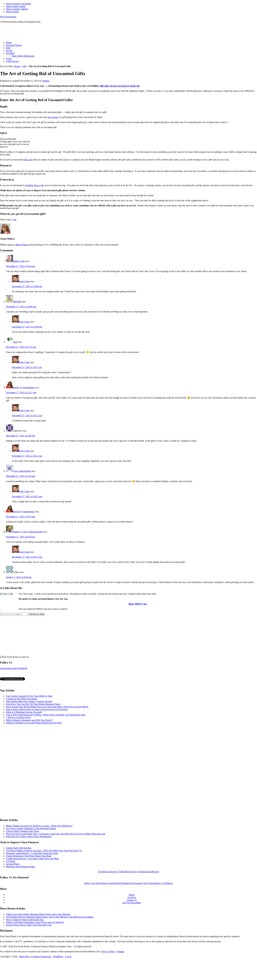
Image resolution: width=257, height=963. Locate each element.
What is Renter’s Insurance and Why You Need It (29, 720)
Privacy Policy (108, 951)
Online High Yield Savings (18, 848)
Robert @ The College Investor (28, 531)
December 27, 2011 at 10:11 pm (27, 367)
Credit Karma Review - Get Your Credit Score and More (32, 858)
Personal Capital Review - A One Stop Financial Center (32, 853)
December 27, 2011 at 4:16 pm (20, 476)
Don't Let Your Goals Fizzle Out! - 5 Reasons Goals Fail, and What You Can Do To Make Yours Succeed (55, 834)
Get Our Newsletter (131, 902)
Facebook (4, 668)
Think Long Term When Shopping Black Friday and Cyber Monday (38, 914)
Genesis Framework (41, 956)
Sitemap (120, 951)
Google (12, 668)
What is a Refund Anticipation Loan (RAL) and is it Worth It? (35, 922)
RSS (25, 668)
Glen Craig (24, 281)
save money (53, 117)
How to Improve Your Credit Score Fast (24, 919)
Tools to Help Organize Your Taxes (22, 831)
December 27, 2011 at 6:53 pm (20, 516)
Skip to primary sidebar (17, 9)
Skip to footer (12, 11)
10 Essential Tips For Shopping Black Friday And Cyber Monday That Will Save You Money (50, 917)
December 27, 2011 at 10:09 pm (27, 327)
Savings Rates (12, 864)
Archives (131, 897)
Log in (68, 956)
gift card (28, 159)
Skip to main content (15, 6)
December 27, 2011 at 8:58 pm (20, 537)
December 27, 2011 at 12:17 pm (21, 392)
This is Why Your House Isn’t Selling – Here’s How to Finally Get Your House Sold (45, 714)
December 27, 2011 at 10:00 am (21, 306)
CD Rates (10, 861)
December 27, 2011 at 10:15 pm (27, 496)
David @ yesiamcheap (23, 511)
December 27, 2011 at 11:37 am (21, 347)
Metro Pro (24, 956)
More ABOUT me (137, 604)
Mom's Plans (22, 244)
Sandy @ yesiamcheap (24, 387)
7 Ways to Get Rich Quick (18, 717)
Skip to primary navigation (18, 3)
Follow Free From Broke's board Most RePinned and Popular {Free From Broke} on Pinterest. (128, 883)
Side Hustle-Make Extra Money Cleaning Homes (29, 701)
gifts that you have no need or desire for (120, 86)
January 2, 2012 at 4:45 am (18, 577)
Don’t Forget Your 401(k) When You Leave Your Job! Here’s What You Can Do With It (47, 706)
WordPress (58, 956)
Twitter (19, 668)
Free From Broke (8, 16)
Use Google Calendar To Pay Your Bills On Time (29, 696)
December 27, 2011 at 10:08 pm (27, 286)
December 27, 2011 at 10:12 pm (27, 415)
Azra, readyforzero (22, 471)
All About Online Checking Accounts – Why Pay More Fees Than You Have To (44, 850)
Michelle (17, 301)
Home (17, 66)
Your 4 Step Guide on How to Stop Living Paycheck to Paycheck (37, 709)
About (131, 894)
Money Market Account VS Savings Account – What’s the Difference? (39, 826)
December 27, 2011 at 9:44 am (20, 266)
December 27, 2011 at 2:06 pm (20, 435)
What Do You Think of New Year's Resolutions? (29, 836)
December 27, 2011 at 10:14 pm (27, 456)
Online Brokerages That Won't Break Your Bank (29, 856)
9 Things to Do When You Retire (21, 698)
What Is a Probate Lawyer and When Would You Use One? (34, 723)
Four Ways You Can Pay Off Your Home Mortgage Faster (33, 704)
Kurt (15, 342)
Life (24, 66)
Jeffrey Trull (19, 261)
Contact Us (131, 900)
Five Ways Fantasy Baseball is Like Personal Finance (31, 828)
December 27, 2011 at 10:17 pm (27, 557)
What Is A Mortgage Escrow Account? (24, 712)
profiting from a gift (34, 185)
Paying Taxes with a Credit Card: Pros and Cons (28, 925)
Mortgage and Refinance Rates (20, 866)
